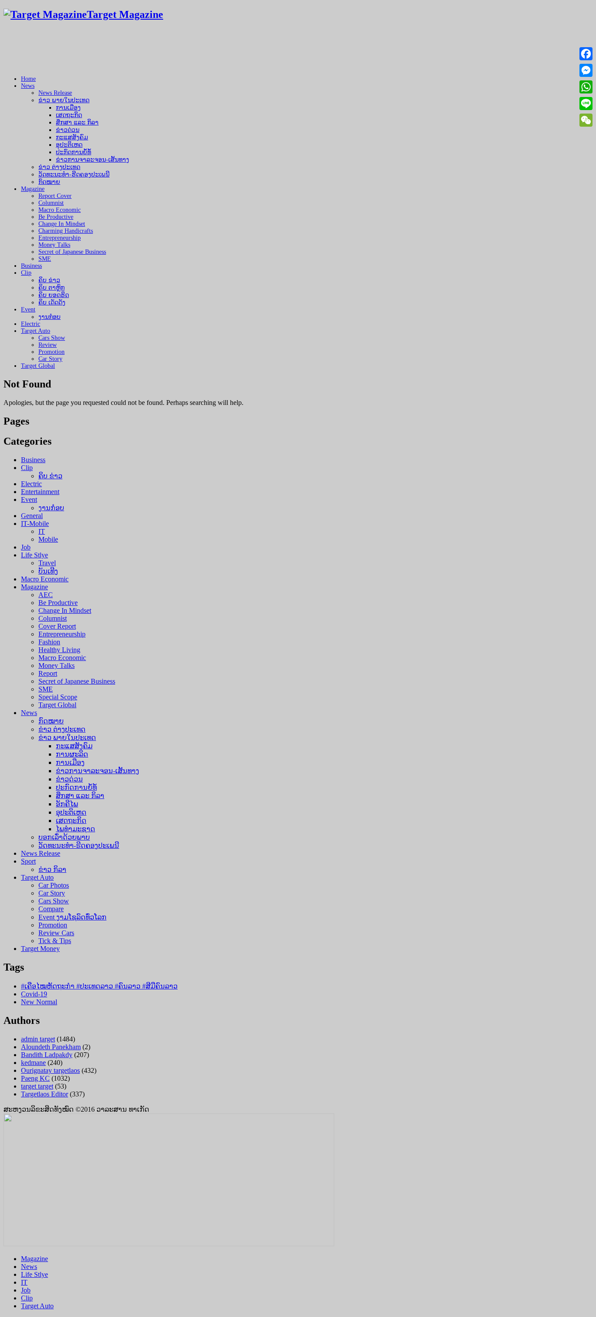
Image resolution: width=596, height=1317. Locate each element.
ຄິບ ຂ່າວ (49, 280)
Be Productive (55, 217)
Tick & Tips (54, 940)
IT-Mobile (35, 523)
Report (47, 673)
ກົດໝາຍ (49, 182)
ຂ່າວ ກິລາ (52, 869)
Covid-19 (34, 994)
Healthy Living (59, 649)
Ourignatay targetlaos (50, 1070)
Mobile (48, 539)
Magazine (33, 189)
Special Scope (57, 697)
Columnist (51, 203)
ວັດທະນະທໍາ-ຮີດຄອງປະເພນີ (74, 174)
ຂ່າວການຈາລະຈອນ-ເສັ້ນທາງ (92, 159)
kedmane (33, 1062)
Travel (47, 563)
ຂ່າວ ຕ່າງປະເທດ (59, 167)
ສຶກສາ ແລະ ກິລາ (77, 122)
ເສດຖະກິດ (69, 115)
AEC (45, 594)
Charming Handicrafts (65, 231)
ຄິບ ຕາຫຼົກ (51, 287)
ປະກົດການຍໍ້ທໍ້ (73, 152)
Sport (28, 861)
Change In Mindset (61, 224)
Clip (26, 273)
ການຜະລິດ (72, 754)
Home (28, 79)
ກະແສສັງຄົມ (72, 137)
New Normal (39, 1002)
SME (44, 259)
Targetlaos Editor (44, 1094)
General (32, 515)
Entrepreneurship (59, 238)
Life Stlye (34, 555)
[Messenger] (586, 70)
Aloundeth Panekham (51, 1047)
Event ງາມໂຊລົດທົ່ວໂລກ (72, 917)
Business (31, 266)
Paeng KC (35, 1078)
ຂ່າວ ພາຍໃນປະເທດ (63, 100)
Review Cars (56, 933)
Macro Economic (59, 210)
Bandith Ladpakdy (46, 1054)
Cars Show (51, 338)
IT (41, 531)
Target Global (38, 366)
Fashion (49, 642)
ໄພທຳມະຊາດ (75, 829)
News (27, 86)
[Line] (586, 103)
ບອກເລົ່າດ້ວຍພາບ (64, 837)
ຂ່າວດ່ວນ (67, 130)
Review (47, 345)
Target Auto (35, 331)
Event (28, 309)
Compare (51, 909)
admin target (38, 1039)
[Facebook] (586, 53)
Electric (30, 324)
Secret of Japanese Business (72, 252)
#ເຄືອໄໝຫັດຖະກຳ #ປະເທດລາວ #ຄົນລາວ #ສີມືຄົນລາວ (99, 986)
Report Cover (55, 196)
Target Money (40, 948)
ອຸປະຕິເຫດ (69, 145)
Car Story (50, 359)
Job (26, 547)
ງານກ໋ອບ (49, 317)
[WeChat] (586, 120)
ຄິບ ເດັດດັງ (51, 302)
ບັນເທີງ (48, 571)
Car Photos (53, 885)
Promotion (51, 352)
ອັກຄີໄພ (67, 804)
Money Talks (54, 245)
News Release (55, 93)
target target (37, 1086)
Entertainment (40, 491)
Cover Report (57, 626)
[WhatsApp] (586, 87)
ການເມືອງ (68, 107)
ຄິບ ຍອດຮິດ (53, 295)
